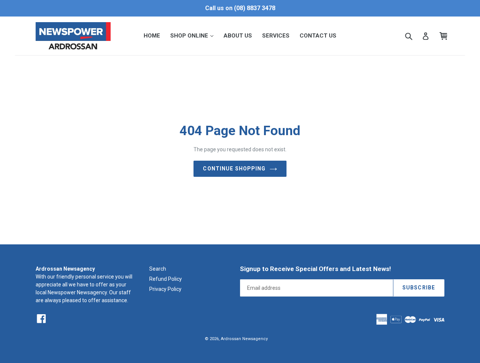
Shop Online (194, 35)
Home (152, 35)
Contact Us (318, 35)
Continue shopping (234, 169)
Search (157, 269)
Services (276, 35)
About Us (238, 35)
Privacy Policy (165, 289)
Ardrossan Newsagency (244, 338)
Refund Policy (165, 279)
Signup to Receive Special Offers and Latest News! (315, 269)
